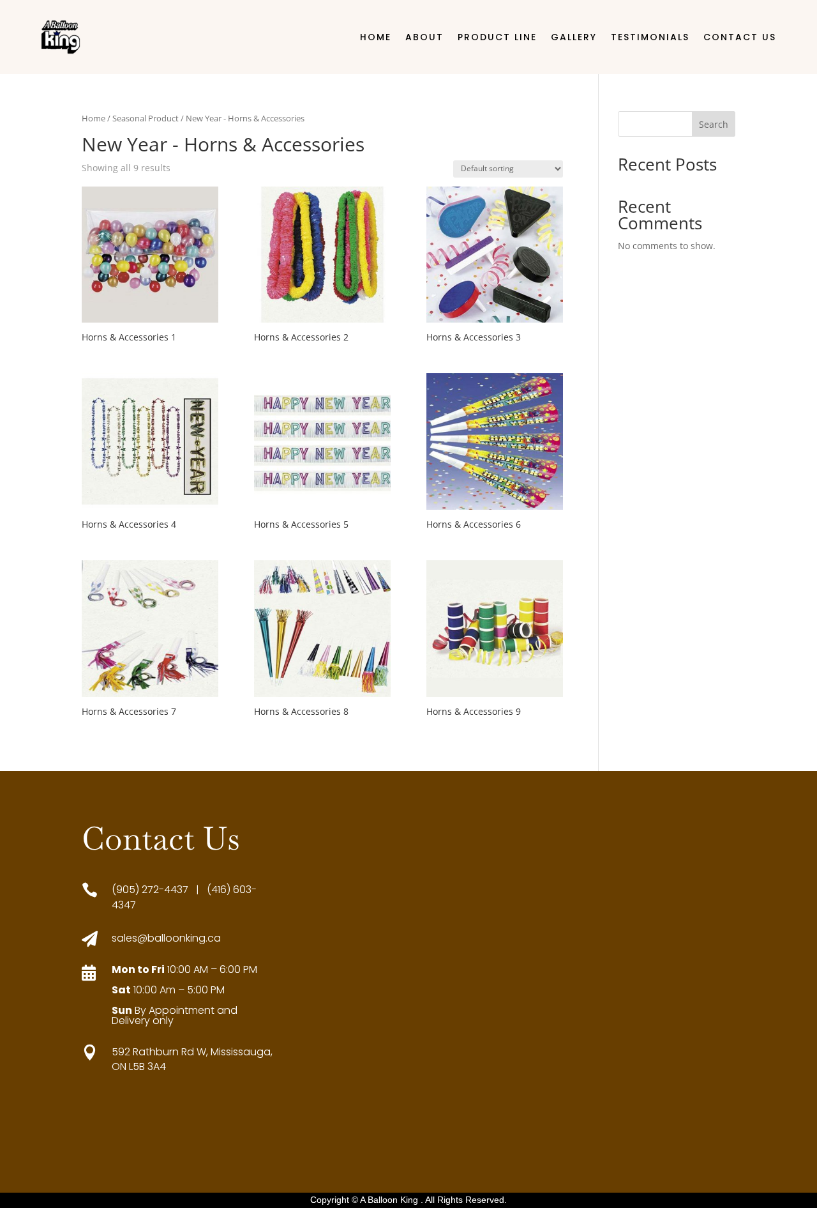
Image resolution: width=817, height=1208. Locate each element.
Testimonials (650, 37)
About (424, 37)
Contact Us (739, 37)
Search (713, 124)
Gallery (574, 37)
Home (375, 37)
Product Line (497, 37)
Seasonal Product (145, 118)
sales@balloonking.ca (166, 938)
